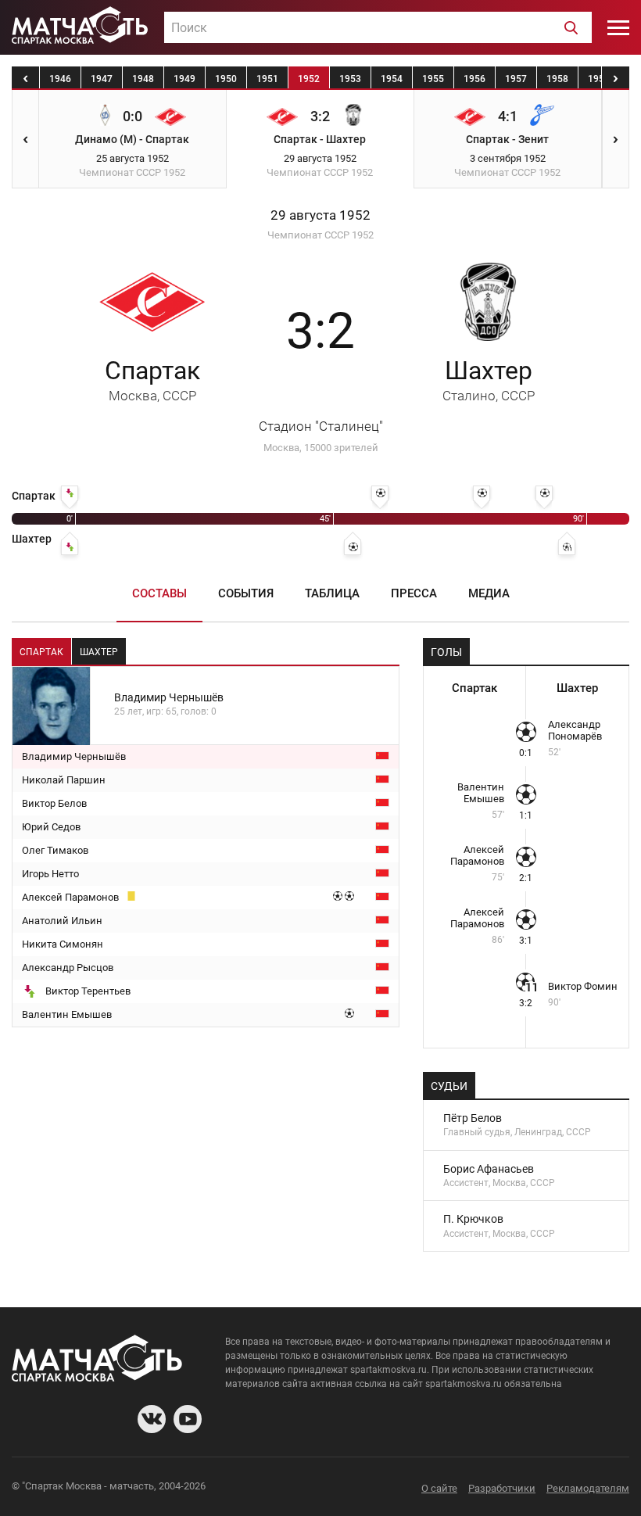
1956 (474, 78)
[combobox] (378, 27)
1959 (599, 78)
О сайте (439, 1488)
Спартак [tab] (41, 652)
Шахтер (488, 379)
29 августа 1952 (320, 215)
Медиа (489, 593)
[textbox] (378, 28)
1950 (226, 78)
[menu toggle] (618, 27)
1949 (184, 78)
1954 (392, 78)
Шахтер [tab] (99, 652)
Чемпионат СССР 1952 (320, 235)
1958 (557, 78)
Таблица (332, 593)
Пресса (414, 593)
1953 (350, 78)
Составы (159, 593)
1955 (433, 78)
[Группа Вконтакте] (152, 1419)
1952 (309, 78)
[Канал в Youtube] (188, 1419)
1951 (267, 78)
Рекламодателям (587, 1488)
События (246, 593)
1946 (60, 78)
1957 (516, 78)
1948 (143, 78)
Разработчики (501, 1488)
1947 (102, 78)
